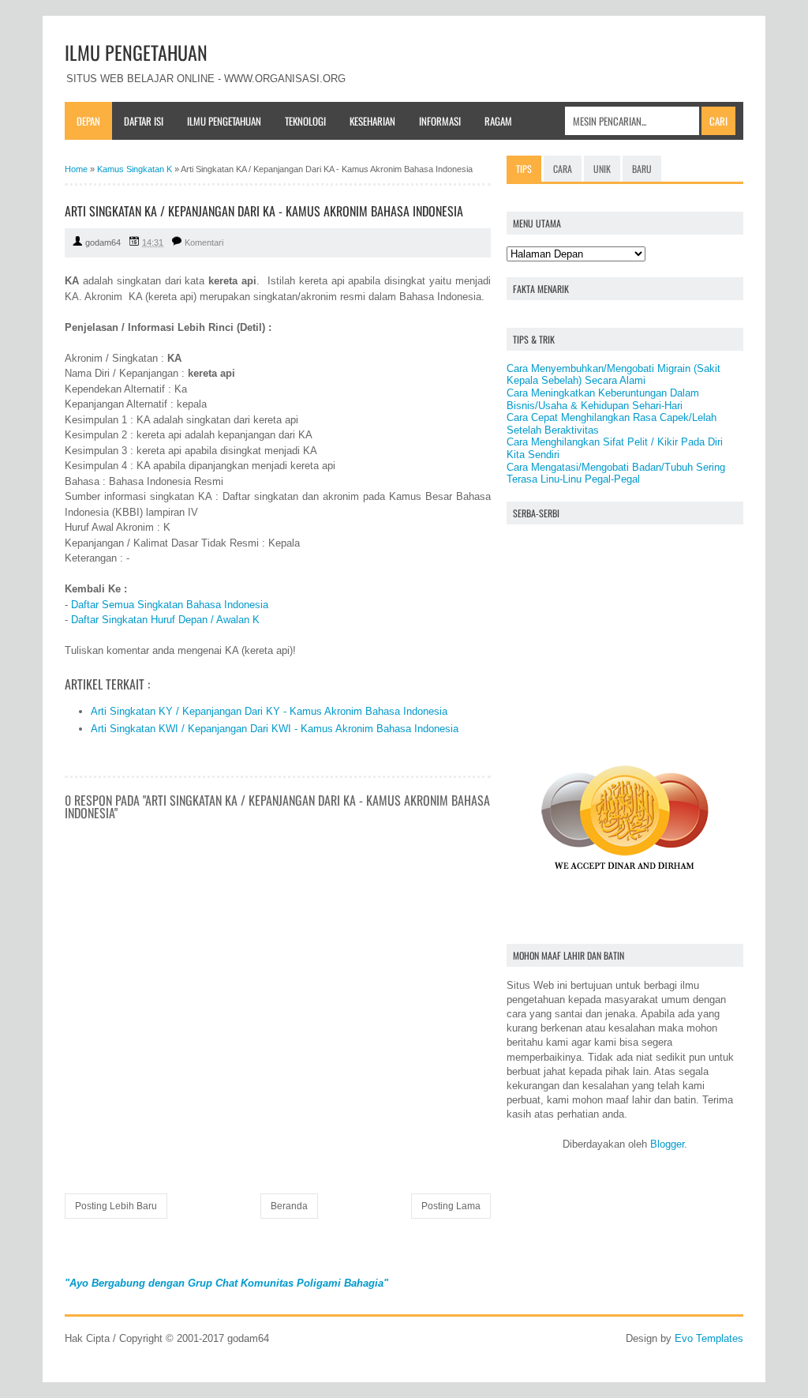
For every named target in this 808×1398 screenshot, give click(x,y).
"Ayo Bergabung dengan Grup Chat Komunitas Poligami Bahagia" (226, 1283)
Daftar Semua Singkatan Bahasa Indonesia (169, 605)
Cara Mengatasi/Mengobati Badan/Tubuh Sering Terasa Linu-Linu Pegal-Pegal (616, 473)
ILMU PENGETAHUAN (136, 52)
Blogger (667, 1144)
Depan (88, 121)
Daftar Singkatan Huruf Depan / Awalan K (165, 620)
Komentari (204, 242)
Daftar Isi (143, 121)
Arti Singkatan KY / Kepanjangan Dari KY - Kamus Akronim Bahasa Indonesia (269, 711)
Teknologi (305, 121)
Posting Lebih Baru (116, 1206)
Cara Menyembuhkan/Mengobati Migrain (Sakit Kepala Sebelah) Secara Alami (613, 375)
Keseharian (372, 121)
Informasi (440, 121)
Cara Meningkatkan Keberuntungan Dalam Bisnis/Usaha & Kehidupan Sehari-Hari (603, 399)
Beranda (289, 1206)
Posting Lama (451, 1206)
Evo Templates (709, 1338)
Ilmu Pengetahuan (224, 121)
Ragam (498, 121)
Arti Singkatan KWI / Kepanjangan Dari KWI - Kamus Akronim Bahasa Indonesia (274, 729)
